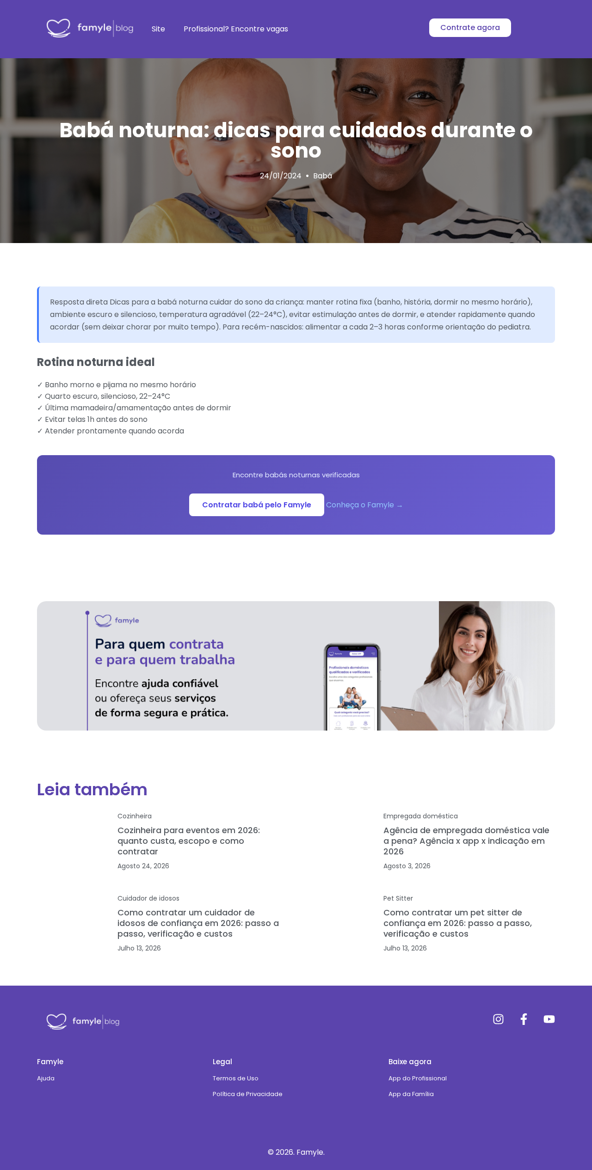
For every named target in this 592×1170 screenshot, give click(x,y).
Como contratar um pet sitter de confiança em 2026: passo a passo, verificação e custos (457, 923)
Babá (322, 176)
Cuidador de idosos (148, 898)
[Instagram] (498, 1019)
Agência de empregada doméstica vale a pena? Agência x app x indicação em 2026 (466, 840)
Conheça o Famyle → (364, 505)
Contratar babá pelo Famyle (256, 505)
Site (158, 29)
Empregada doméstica (420, 816)
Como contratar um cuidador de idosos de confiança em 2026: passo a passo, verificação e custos (198, 923)
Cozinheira (134, 816)
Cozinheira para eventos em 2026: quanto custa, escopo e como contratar (188, 840)
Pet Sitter (398, 898)
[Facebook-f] (524, 1019)
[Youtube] (549, 1019)
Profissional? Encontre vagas (236, 29)
